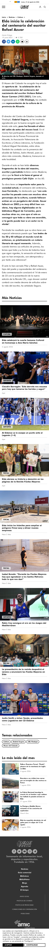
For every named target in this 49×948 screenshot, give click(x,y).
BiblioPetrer (24, 879)
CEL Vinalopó (33, 742)
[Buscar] (44, 7)
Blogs (24, 883)
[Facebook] (14, 851)
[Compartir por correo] (22, 42)
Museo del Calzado (11, 746)
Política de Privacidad (24, 905)
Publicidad (25, 913)
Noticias (24, 869)
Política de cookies (35, 935)
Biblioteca (24, 876)
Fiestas (6, 473)
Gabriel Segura (18, 742)
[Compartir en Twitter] (8, 42)
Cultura (6, 334)
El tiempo (24, 890)
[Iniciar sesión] (40, 7)
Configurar (32, 945)
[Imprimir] (27, 42)
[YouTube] (24, 851)
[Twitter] (19, 851)
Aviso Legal (24, 896)
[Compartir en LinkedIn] (13, 42)
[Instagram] (29, 851)
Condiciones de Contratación (24, 909)
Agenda (24, 886)
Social (6, 519)
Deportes (7, 381)
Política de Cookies (24, 901)
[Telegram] (35, 851)
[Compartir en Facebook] (4, 42)
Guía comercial (24, 872)
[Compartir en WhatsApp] (18, 42)
